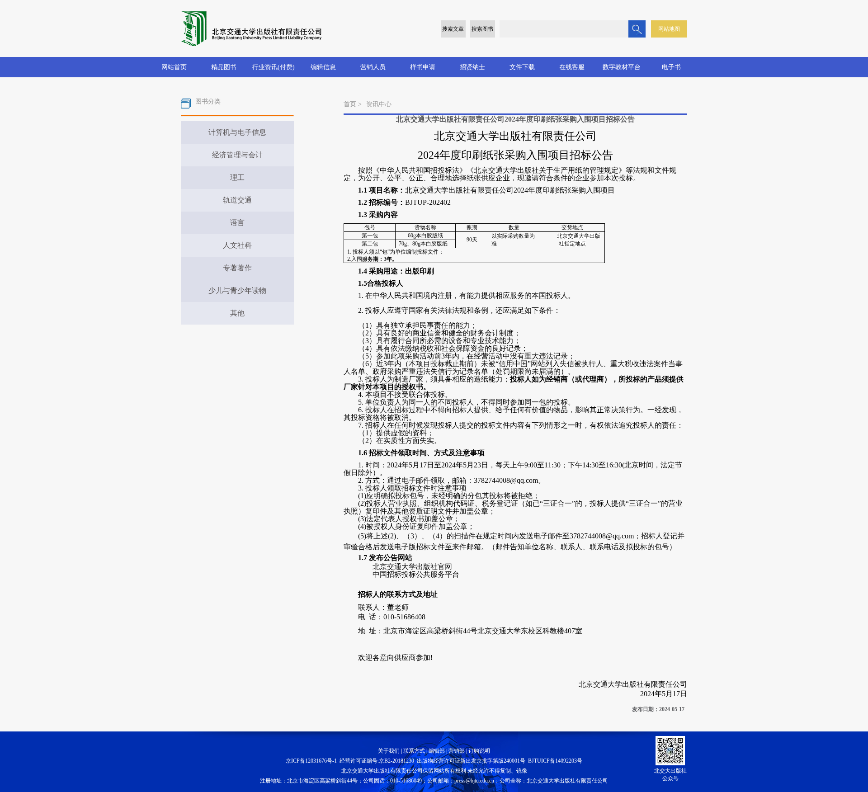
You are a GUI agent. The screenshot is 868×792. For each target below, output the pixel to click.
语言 (237, 222)
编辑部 (437, 751)
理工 (237, 177)
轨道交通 (237, 200)
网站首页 (174, 67)
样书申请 (422, 67)
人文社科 (237, 245)
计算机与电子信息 (237, 132)
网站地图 (669, 29)
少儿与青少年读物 (237, 290)
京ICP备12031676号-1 (311, 761)
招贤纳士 (472, 67)
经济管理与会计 (237, 155)
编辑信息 (323, 67)
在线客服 (572, 67)
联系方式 (414, 751)
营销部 (456, 751)
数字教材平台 (622, 67)
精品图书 (223, 67)
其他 (237, 313)
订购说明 (479, 751)
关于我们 (389, 751)
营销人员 (373, 67)
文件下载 (522, 67)
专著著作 (237, 268)
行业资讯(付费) (273, 67)
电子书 (671, 67)
